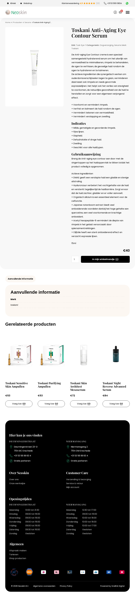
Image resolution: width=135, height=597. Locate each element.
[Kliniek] (8, 3)
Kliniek (13, 3)
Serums (28, 22)
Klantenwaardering (72, 3)
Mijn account (72, 487)
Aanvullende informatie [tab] (20, 278)
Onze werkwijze (17, 483)
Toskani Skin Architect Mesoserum (78, 386)
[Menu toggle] (128, 12)
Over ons (14, 479)
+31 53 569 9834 (114, 3)
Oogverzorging (106, 45)
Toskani (74, 48)
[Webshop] (21, 3)
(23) (98, 3)
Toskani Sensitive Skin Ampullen (16, 384)
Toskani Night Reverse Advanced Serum (114, 386)
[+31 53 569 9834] (105, 3)
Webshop (27, 3)
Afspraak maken (17, 550)
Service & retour (74, 483)
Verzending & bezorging (78, 479)
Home (8, 22)
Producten (17, 22)
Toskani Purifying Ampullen (49, 384)
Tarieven (13, 554)
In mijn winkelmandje (103, 259)
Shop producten (17, 558)
